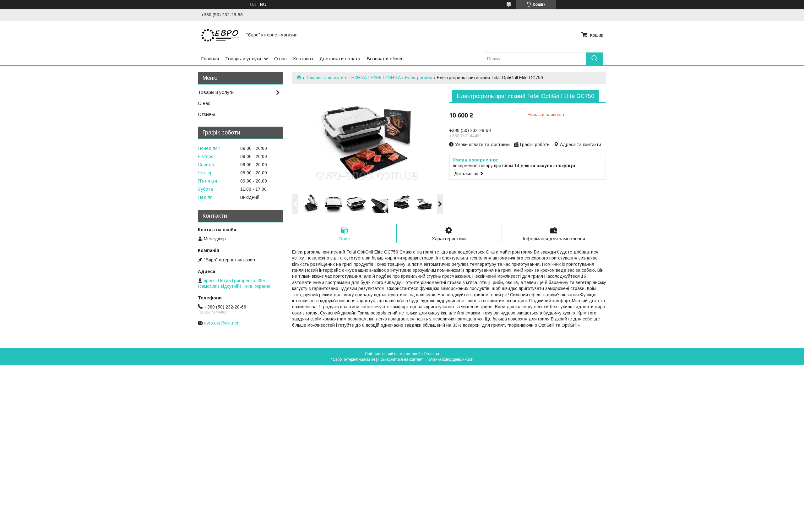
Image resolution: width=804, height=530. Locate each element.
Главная (210, 58)
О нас (280, 58)
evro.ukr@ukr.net (221, 322)
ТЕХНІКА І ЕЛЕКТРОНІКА (374, 77)
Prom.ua (431, 354)
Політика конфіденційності (449, 359)
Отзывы (206, 114)
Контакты (303, 58)
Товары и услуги (243, 58)
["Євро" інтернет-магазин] (220, 34)
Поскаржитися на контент (400, 359)
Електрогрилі (418, 77)
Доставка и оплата (339, 58)
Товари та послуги (325, 77)
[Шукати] (594, 58)
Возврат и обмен (385, 58)
